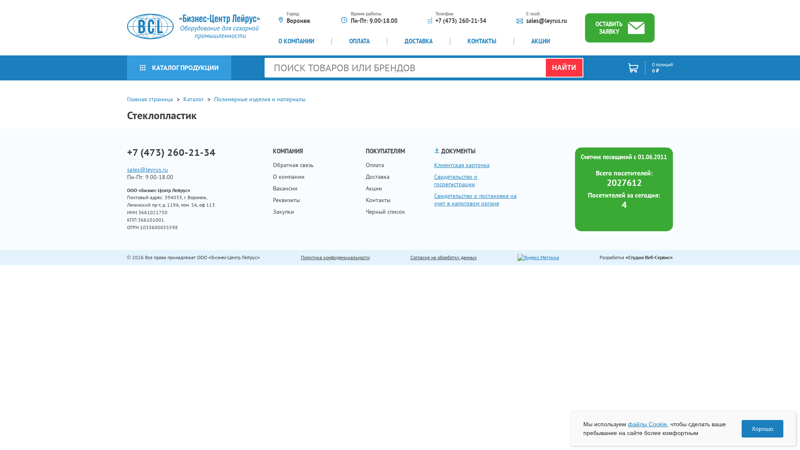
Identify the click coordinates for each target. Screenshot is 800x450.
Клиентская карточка (462, 165)
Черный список (385, 211)
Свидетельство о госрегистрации (456, 180)
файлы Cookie (647, 424)
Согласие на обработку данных (443, 257)
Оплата (359, 41)
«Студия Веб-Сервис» (649, 257)
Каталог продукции (185, 67)
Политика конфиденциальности (335, 257)
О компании (296, 41)
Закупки (283, 211)
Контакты (482, 41)
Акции (540, 41)
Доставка (418, 41)
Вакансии (285, 188)
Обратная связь (293, 165)
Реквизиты (286, 200)
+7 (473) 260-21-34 (460, 21)
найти (564, 67)
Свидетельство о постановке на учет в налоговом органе (475, 199)
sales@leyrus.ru (546, 21)
